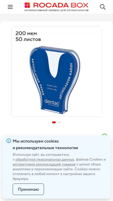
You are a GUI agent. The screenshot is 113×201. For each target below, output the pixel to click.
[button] (56, 71)
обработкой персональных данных (44, 159)
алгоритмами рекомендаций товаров (44, 164)
